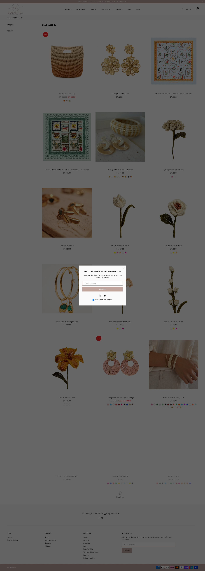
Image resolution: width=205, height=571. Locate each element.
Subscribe (102, 289)
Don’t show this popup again (104, 300)
